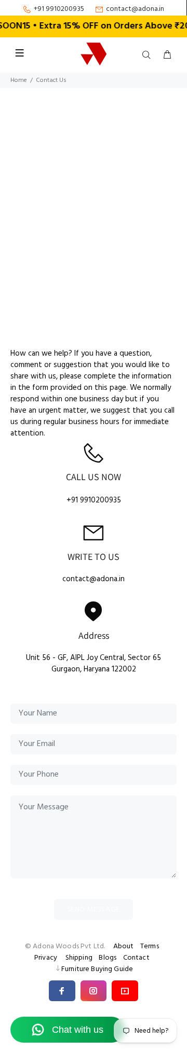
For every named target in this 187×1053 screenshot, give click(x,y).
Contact (136, 958)
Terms (149, 946)
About (123, 946)
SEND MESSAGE (93, 910)
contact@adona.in (135, 9)
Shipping (78, 958)
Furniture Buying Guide (97, 969)
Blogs (107, 958)
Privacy (45, 958)
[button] (62, 990)
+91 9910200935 (59, 9)
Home (18, 80)
